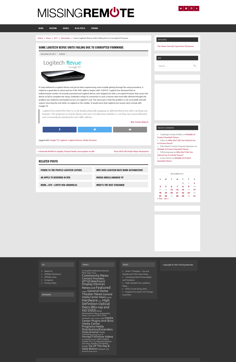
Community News (95, 275)
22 (183, 192)
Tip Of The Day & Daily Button (96, 347)
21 (177, 192)
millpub (62, 54)
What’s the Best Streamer (110, 185)
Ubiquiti (101, 349)
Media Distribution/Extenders (97, 328)
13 (171, 189)
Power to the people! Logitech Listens (61, 170)
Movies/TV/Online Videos (97, 336)
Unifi (107, 349)
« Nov (159, 198)
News (41, 28)
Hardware (90, 300)
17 (194, 189)
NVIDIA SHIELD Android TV (109, 177)
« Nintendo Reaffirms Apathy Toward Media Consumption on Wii (66, 151)
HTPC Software (95, 318)
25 (160, 196)
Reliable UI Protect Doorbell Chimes (173, 149)
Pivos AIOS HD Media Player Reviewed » (131, 151)
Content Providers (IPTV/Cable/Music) (93, 280)
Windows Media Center (89, 351)
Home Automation (92, 311)
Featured (103, 287)
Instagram (48, 280)
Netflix (87, 339)
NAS (83, 339)
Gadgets (84, 291)
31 (194, 196)
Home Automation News (96, 314)
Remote (101, 341)
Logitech (63, 140)
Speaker (94, 343)
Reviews (53, 28)
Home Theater (91, 316)
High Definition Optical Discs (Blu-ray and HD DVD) (96, 305)
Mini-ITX (100, 334)
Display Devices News (93, 285)
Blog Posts (80, 28)
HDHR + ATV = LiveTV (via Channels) (59, 185)
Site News (86, 343)
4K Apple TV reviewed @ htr (55, 177)
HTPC (98, 315)
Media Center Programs (91, 325)
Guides (66, 28)
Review (108, 341)
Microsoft (94, 334)
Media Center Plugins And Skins (97, 319)
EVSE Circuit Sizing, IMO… (136, 288)
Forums (94, 28)
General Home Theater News (95, 292)
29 (183, 196)
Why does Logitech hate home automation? (119, 170)
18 (160, 192)
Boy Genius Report (139, 122)
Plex (94, 341)
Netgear (94, 339)
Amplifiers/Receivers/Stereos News (95, 271)
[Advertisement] (177, 102)
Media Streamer (90, 140)
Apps (89, 273)
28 (177, 196)
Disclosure (189, 46)
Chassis (93, 273)
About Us (48, 271)
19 (166, 192)
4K (83, 271)
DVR (93, 287)
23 (189, 192)
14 (177, 189)
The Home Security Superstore (170, 46)
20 (171, 192)
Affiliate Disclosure (52, 274)
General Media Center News (97, 295)
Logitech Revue (75, 140)
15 (183, 189)
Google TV (54, 140)
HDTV (100, 301)
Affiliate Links (50, 277)
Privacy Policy (50, 283)
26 (166, 196)
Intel (103, 318)
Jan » (166, 198)
